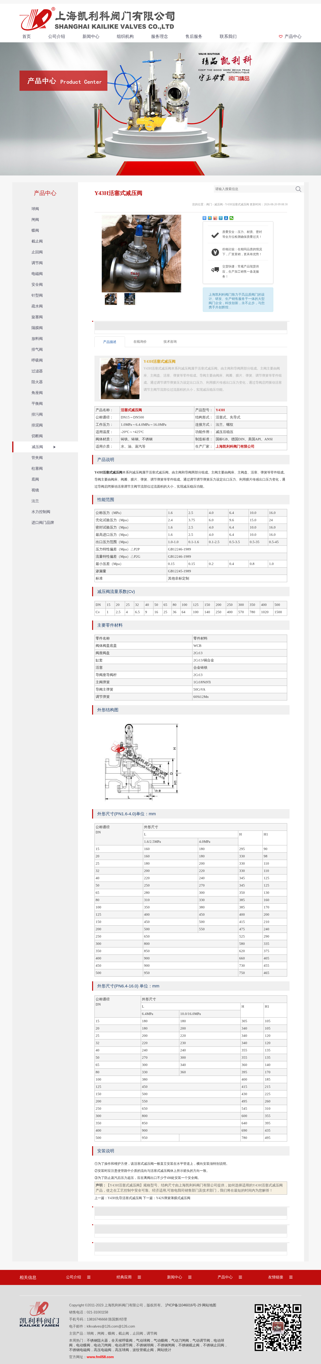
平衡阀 (37, 404)
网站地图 (209, 1305)
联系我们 (228, 36)
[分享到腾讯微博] (221, 218)
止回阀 (37, 252)
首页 (26, 36)
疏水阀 (37, 306)
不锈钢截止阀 (189, 1345)
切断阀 (37, 436)
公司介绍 (56, 36)
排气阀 (37, 349)
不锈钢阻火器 (97, 1340)
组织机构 (125, 36)
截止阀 (37, 241)
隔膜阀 (37, 328)
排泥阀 (37, 425)
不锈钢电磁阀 (79, 1350)
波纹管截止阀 (143, 1350)
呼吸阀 (37, 360)
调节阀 (37, 263)
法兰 (35, 501)
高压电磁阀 (102, 1350)
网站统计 (164, 1350)
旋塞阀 (37, 317)
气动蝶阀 (161, 1340)
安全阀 (37, 284)
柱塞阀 (37, 468)
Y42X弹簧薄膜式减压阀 (173, 1198)
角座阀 (37, 393)
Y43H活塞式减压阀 (237, 204)
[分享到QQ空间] (210, 218)
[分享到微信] (232, 218)
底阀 (35, 479)
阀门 (209, 204)
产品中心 (293, 36)
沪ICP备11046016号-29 (183, 1305)
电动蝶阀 (83, 1345)
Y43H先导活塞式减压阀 (125, 1198)
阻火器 (37, 382)
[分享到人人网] (226, 218)
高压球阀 (122, 1350)
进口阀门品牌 (42, 523)
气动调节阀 (201, 1340)
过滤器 (37, 371)
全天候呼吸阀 (122, 1340)
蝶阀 (35, 230)
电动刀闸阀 (102, 1345)
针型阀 (37, 295)
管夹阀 (37, 458)
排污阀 (37, 414)
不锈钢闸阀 (166, 1345)
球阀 (35, 209)
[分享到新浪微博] (215, 218)
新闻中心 (90, 36)
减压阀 (37, 447)
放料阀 (37, 339)
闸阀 (35, 220)
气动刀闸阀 (180, 1340)
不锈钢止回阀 (213, 1345)
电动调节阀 (124, 1345)
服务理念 (159, 36)
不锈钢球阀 (145, 1345)
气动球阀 (143, 1340)
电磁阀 (37, 274)
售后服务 (193, 36)
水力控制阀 (40, 512)
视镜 (35, 490)
